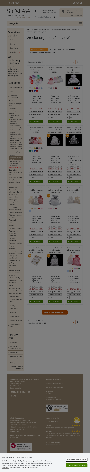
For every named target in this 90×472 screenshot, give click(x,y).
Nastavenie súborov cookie (76, 460)
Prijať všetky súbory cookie (77, 465)
